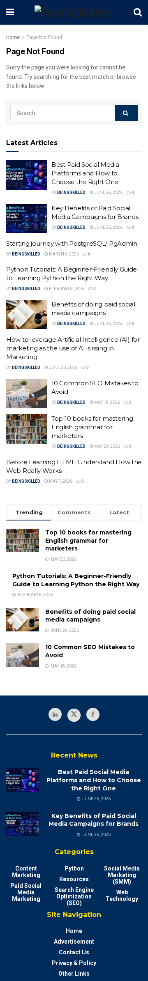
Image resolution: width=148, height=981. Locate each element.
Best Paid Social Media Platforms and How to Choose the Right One (85, 173)
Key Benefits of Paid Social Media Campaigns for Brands (94, 820)
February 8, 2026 (66, 288)
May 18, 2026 (106, 402)
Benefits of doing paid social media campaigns (90, 616)
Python (74, 868)
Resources (74, 879)
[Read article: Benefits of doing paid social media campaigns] (26, 314)
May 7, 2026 (60, 481)
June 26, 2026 (108, 192)
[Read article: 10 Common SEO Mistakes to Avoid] (26, 393)
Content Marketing (26, 871)
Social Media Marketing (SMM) (122, 875)
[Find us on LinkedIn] (55, 714)
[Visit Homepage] (74, 12)
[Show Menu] (10, 12)
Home (13, 37)
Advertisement (74, 941)
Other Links (74, 973)
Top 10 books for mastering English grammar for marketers (92, 427)
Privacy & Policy (74, 963)
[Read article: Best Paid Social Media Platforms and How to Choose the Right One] (26, 175)
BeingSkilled (71, 192)
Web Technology (122, 895)
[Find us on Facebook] (92, 714)
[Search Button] (138, 12)
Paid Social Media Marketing (26, 892)
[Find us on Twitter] (74, 715)
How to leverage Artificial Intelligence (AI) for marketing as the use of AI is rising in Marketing (73, 348)
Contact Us (74, 952)
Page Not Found (44, 37)
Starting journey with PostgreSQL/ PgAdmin (71, 243)
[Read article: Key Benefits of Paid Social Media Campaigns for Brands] (26, 218)
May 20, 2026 (106, 446)
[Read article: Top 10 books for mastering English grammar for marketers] (26, 429)
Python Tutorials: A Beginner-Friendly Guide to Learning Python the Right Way (75, 580)
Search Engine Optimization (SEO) (74, 896)
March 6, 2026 (63, 254)
